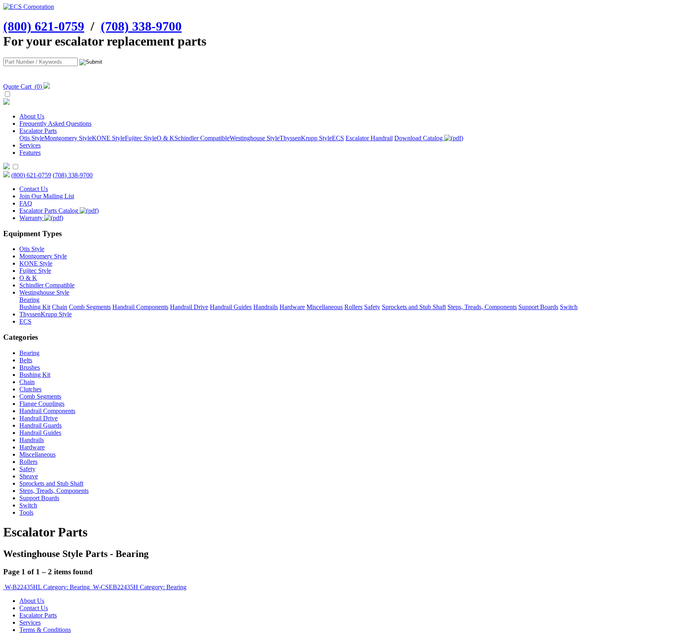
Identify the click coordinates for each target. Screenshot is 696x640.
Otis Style (31, 138)
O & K (165, 138)
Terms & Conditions (45, 629)
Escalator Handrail (369, 138)
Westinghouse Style (255, 138)
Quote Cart (17, 86)
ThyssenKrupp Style (306, 138)
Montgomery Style (68, 138)
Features (30, 152)
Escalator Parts (38, 130)
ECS (338, 138)
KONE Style (108, 138)
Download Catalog (419, 138)
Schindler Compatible (202, 138)
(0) (23, 86)
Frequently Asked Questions (55, 123)
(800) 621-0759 (43, 26)
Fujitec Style (141, 138)
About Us (31, 116)
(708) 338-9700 (141, 26)
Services (30, 145)
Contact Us (33, 608)
